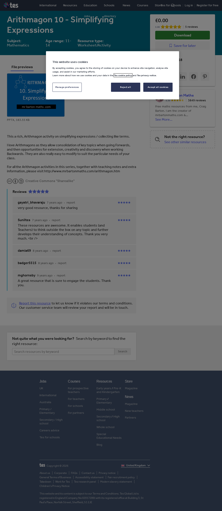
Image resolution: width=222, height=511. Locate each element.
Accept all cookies (158, 87)
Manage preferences (67, 87)
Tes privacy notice (146, 75)
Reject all (125, 87)
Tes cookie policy (123, 75)
